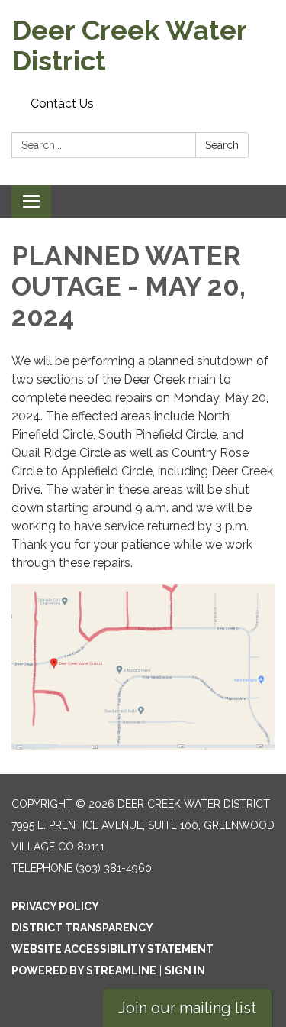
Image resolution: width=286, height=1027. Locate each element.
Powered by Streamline (83, 970)
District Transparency (82, 928)
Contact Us (62, 103)
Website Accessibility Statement (112, 949)
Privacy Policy (55, 906)
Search (222, 145)
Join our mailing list (187, 1008)
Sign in (185, 970)
